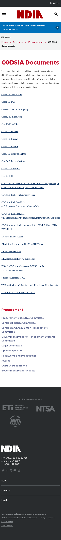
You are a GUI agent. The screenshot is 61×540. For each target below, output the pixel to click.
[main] (30, 218)
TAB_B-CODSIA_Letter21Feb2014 (18, 292)
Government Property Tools (18, 370)
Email (8, 37)
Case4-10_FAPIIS (9, 146)
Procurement (35, 42)
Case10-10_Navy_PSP (11, 94)
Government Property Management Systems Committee (28, 339)
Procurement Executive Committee (22, 318)
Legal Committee (11, 345)
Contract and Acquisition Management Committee (24, 330)
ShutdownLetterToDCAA (13, 278)
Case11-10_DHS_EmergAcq (14, 109)
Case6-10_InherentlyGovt (13, 161)
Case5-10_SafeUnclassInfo (13, 154)
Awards (5, 361)
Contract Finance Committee (18, 323)
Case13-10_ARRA (10, 124)
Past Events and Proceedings (18, 356)
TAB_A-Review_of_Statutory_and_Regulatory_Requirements (29, 285)
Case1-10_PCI (8, 102)
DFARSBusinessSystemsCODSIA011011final (22, 244)
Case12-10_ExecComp (11, 117)
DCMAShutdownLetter (12, 236)
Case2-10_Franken (9, 131)
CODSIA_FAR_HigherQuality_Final (18, 195)
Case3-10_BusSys (9, 139)
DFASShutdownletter (11, 251)
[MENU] (4, 14)
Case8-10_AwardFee (10, 168)
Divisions (18, 42)
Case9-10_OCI (8, 176)
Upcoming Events (11, 350)
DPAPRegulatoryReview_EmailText (17, 259)
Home (4, 42)
